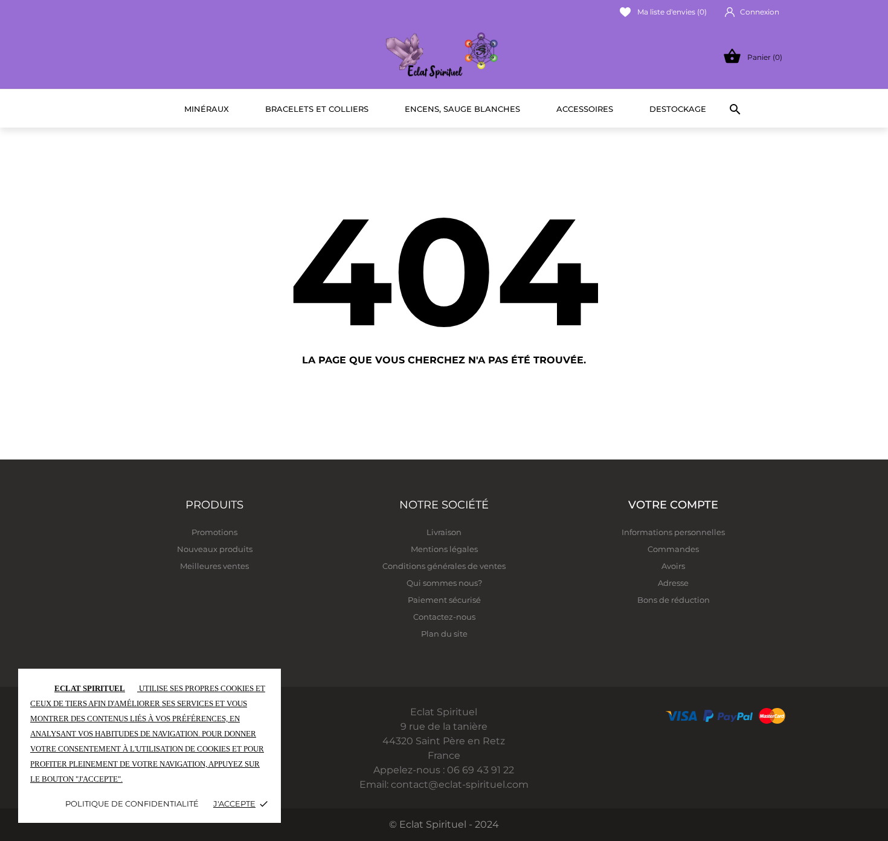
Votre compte (673, 504)
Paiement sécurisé (444, 600)
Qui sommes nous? (444, 583)
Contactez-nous (444, 617)
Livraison (444, 532)
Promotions (214, 532)
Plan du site (444, 633)
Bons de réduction (673, 600)
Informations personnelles (673, 532)
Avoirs (673, 566)
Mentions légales (444, 549)
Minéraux (206, 109)
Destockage (677, 109)
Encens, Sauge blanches (462, 109)
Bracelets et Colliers (316, 109)
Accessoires (584, 109)
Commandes (673, 549)
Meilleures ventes (214, 566)
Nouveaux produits (215, 549)
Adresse (673, 583)
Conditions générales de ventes (444, 566)
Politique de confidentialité (132, 803)
